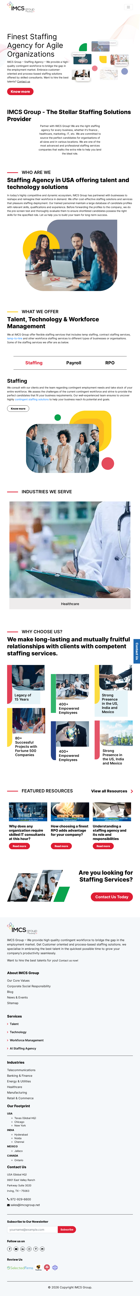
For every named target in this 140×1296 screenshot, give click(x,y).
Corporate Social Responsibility (29, 986)
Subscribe (67, 1229)
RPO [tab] (110, 362)
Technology (18, 1032)
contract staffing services (114, 334)
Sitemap (12, 1003)
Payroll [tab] (73, 362)
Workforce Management (27, 1040)
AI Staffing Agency (23, 1048)
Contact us (23, 81)
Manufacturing (17, 1092)
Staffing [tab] (33, 362)
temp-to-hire (14, 338)
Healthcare (14, 1087)
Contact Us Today (111, 897)
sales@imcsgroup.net (25, 1205)
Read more (19, 846)
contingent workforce (76, 940)
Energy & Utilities (19, 1081)
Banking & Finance (19, 1075)
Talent (14, 1024)
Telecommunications (21, 1070)
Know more (20, 91)
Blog (10, 992)
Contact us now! (68, 960)
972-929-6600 (20, 1199)
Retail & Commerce (20, 1098)
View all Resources (109, 791)
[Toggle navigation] (128, 7)
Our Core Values (18, 980)
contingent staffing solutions (32, 399)
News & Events (17, 997)
